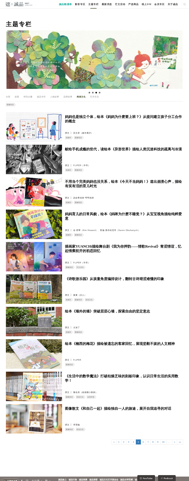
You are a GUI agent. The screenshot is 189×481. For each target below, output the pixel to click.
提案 (17, 96)
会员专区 (159, 4)
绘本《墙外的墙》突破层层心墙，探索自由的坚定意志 (107, 311)
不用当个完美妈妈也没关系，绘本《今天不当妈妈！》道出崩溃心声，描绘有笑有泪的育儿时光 (123, 184)
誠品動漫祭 (65, 4)
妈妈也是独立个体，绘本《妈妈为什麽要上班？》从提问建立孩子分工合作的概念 (123, 119)
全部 (8, 96)
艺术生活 (94, 96)
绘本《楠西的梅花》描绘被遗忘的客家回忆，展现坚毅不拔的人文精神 (120, 344)
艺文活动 (120, 4)
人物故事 (54, 96)
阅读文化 (81, 96)
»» (180, 442)
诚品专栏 (41, 96)
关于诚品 (173, 4)
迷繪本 (68, 138)
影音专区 (80, 4)
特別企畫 (28, 96)
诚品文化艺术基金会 (109, 479)
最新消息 (107, 4)
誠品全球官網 (126, 479)
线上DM (146, 4)
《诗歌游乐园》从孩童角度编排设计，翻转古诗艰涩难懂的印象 (114, 279)
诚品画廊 (83, 479)
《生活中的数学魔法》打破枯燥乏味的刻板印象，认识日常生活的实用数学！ (121, 378)
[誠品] (19, 4)
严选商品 (133, 4)
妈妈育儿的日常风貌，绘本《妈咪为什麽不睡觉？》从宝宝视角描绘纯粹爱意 (123, 216)
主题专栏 (93, 4)
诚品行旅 (73, 479)
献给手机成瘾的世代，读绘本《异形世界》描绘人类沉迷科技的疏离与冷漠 (123, 149)
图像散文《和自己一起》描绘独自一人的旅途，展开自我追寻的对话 (118, 408)
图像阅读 (10, 105)
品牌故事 (67, 96)
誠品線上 (62, 479)
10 (163, 442)
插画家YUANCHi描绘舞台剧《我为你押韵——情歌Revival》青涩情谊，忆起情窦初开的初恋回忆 (123, 248)
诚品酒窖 (93, 479)
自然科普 (90, 397)
